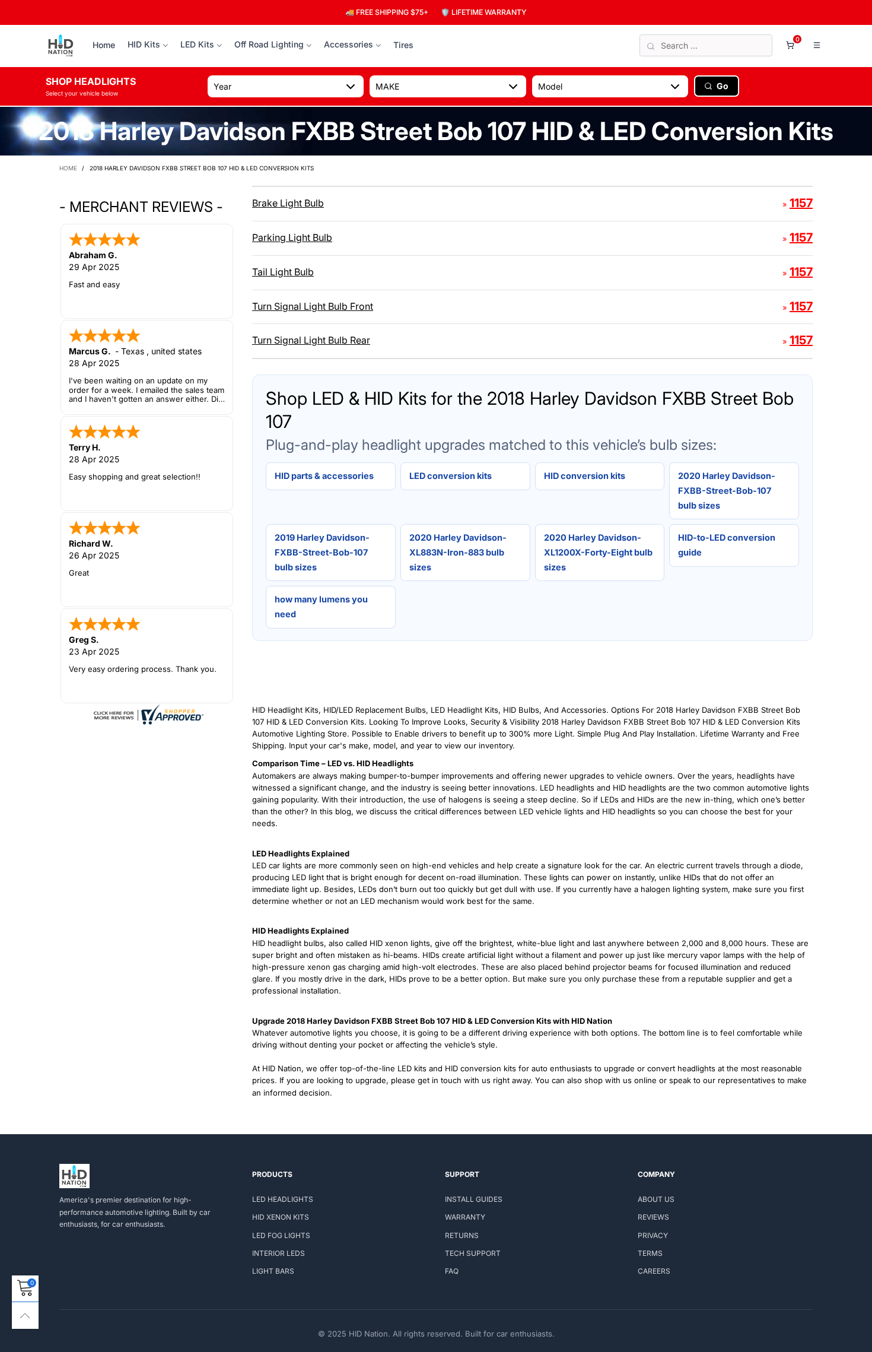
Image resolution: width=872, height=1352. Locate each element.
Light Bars (273, 1271)
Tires (403, 45)
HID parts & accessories (324, 476)
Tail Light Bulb (283, 272)
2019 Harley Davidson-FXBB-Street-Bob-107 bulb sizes (322, 552)
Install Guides (473, 1199)
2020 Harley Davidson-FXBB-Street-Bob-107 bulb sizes (726, 490)
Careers (654, 1271)
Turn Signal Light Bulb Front (312, 306)
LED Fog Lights (281, 1235)
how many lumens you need (321, 606)
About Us (656, 1199)
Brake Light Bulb (288, 203)
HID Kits (144, 44)
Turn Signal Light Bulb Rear (311, 340)
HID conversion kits (584, 476)
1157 (801, 203)
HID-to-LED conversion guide (726, 544)
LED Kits (197, 44)
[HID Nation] (61, 45)
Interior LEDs (278, 1253)
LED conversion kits (450, 476)
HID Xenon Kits (280, 1217)
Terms (650, 1253)
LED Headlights (282, 1199)
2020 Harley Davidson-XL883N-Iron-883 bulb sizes (458, 552)
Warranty (465, 1217)
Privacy (653, 1235)
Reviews (653, 1217)
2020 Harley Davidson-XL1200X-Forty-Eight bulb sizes (598, 552)
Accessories (348, 44)
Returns (462, 1235)
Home (104, 45)
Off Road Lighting (269, 44)
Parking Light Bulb (292, 237)
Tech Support (473, 1253)
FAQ (452, 1271)
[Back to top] (25, 1315)
